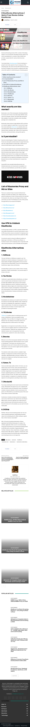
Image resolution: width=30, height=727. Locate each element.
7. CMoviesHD (10, 99)
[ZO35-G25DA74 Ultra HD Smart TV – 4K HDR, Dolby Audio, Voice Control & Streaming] (5, 630)
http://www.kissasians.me (9, 216)
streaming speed (13, 63)
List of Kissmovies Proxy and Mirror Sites (13, 81)
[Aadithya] (2, 20)
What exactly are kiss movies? (12, 77)
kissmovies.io (12, 441)
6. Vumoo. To (10, 97)
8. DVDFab (9, 101)
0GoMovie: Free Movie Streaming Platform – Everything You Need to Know (15, 550)
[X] (24, 697)
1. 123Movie (9, 88)
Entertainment (8, 8)
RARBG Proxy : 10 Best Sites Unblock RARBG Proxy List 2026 (15, 520)
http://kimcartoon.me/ (8, 207)
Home (2, 8)
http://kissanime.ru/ (8, 210)
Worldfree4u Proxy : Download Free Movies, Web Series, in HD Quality (19, 670)
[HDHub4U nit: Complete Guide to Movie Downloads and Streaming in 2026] (15, 568)
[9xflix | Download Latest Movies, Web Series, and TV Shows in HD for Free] (5, 639)
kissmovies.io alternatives (22, 441)
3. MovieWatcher (11, 92)
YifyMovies (3, 315)
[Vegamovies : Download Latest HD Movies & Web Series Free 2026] (5, 649)
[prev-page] (2, 586)
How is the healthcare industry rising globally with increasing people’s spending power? (7, 459)
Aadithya (15, 475)
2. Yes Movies (10, 90)
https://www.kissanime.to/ (9, 218)
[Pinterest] (17, 697)
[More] (18, 24)
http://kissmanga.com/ (9, 205)
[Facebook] (5, 697)
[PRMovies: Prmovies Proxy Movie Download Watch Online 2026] (5, 659)
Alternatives (8, 439)
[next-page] (5, 586)
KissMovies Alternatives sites (12, 86)
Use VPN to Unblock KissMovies (12, 84)
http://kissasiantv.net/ (8, 213)
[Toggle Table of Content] (25, 75)
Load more (14, 675)
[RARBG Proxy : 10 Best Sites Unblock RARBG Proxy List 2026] (15, 508)
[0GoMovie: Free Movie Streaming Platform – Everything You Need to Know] (15, 538)
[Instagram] (9, 697)
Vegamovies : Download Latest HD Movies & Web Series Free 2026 (19, 650)
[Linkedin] (13, 697)
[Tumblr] (20, 697)
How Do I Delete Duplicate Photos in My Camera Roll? (22, 458)
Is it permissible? (8, 79)
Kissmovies (14, 126)
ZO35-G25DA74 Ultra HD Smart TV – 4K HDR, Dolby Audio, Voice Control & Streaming (19, 630)
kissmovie (14, 439)
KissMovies (19, 439)
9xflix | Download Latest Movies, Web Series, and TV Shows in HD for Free (19, 640)
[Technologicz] (15, 2)
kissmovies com (5, 441)
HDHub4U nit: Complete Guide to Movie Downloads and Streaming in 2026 (15, 580)
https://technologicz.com (15, 476)
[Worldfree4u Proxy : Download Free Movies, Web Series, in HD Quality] (5, 669)
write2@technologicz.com (18, 693)
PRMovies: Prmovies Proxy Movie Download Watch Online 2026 (19, 660)
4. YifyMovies (10, 94)
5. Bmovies (9, 95)
